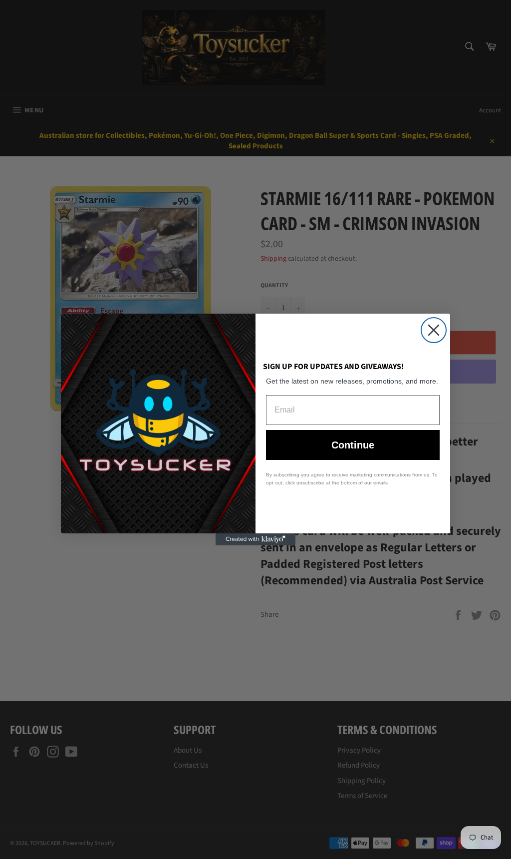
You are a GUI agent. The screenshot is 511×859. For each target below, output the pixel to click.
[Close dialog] (433, 330)
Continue (352, 444)
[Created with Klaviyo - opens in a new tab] (255, 539)
